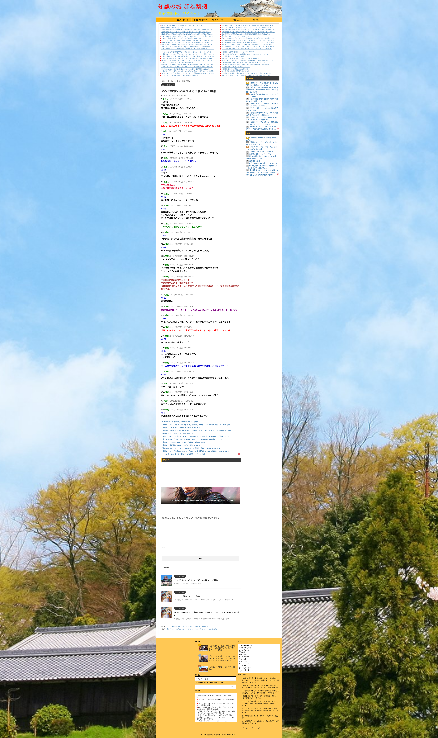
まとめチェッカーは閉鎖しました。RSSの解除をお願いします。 (181, 75)
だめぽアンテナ (244, 663)
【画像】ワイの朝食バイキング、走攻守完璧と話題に (177, 62)
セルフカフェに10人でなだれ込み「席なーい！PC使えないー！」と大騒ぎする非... (186, 36)
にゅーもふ (242, 661)
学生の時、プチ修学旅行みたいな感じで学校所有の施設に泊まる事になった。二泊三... (187, 71)
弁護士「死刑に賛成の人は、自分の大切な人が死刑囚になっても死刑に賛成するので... (248, 60)
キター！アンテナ (245, 670)
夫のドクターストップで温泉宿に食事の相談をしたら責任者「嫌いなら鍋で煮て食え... (187, 40)
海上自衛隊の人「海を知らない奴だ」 (173, 28)
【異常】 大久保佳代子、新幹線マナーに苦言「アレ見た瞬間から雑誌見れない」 (246, 64)
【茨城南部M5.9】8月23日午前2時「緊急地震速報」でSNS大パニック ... (244, 62)
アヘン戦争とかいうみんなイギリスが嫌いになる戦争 (196, 580)
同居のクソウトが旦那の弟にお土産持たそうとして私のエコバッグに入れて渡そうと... (248, 30)
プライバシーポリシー (219, 20)
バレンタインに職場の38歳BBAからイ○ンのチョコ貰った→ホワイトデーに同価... (186, 52)
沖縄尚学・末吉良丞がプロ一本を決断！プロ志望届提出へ (216, 715)
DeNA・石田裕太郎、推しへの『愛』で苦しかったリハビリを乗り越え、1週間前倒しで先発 (215, 708)
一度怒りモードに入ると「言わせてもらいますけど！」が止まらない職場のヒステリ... (187, 54)
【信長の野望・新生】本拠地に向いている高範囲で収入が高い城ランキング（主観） (222, 648)
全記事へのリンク (182, 20)
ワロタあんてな (244, 665)
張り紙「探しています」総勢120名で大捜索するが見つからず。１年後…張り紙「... (247, 44)
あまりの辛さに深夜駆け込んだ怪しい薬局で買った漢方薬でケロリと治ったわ (246, 34)
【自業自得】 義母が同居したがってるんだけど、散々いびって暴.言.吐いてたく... (186, 32)
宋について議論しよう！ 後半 (187, 596)
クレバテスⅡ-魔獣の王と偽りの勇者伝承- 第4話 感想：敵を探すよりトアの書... (246, 75)
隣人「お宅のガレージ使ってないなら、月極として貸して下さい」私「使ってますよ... (248, 47)
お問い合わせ (237, 20)
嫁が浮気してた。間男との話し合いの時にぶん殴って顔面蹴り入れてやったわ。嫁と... (187, 64)
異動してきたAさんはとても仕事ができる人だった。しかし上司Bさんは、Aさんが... (187, 34)
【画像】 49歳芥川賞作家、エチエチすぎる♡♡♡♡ (238, 52)
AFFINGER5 (233, 735)
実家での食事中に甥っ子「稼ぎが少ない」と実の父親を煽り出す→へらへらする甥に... (187, 44)
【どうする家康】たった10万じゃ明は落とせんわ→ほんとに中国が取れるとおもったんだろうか (222, 658)
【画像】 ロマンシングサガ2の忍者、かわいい (236, 67)
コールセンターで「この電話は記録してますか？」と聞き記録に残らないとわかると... (187, 73)
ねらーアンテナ (244, 657)
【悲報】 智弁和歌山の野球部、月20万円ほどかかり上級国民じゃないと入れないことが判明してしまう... (216, 712)
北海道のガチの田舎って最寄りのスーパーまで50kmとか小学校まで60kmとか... (246, 73)
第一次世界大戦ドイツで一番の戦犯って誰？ (256, 716)
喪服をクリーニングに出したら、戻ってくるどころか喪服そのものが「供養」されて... (187, 42)
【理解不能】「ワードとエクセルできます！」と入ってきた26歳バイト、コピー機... (187, 67)
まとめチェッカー (245, 650)
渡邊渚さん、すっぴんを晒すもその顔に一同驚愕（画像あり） (241, 58)
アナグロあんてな (245, 648)
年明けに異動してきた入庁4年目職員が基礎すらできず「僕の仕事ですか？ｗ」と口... (187, 49)
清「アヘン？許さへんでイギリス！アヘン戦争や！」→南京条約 (192, 629)
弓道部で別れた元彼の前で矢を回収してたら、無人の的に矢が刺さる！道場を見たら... (248, 32)
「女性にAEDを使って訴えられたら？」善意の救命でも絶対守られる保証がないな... (187, 58)
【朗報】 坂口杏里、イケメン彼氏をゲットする (212, 721)
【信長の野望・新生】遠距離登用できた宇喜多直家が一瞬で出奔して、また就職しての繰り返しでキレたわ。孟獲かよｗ (260, 680)
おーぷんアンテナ (245, 668)
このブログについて (200, 20)
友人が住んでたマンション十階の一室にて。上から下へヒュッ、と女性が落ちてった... (248, 28)
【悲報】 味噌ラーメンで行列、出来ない (234, 56)
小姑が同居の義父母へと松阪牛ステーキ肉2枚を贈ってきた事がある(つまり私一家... (187, 30)
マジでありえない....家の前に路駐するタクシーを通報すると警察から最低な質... (185, 69)
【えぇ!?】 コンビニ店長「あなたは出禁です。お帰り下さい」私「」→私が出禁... (247, 49)
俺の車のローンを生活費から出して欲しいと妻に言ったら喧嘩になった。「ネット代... (187, 60)
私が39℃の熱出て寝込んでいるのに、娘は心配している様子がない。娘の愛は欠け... (248, 38)
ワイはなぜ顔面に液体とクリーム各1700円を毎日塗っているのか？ (182, 38)
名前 (163, 547)
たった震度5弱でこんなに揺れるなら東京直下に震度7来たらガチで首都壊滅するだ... (248, 25)
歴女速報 (242, 652)
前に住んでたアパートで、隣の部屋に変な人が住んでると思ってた (181, 25)
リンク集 (255, 20)
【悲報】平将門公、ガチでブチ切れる (222, 668)
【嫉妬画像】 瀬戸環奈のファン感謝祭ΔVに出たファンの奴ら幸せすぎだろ (245, 54)
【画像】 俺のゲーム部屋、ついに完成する (235, 69)
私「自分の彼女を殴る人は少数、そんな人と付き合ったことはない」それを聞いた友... (248, 40)
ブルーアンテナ (244, 672)
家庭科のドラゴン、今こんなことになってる (235, 36)
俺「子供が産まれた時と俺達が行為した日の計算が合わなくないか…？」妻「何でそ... (248, 42)
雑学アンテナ (243, 654)
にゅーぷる (242, 659)
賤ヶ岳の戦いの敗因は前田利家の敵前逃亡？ (235, 71)
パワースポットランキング (250, 728)
